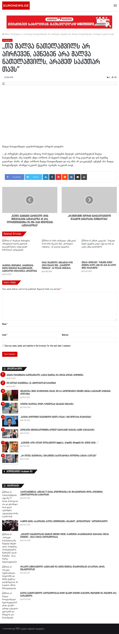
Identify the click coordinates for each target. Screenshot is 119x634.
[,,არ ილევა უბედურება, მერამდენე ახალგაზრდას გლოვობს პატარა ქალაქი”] (10, 459)
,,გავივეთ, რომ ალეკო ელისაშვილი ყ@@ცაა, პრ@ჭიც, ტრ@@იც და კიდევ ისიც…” (59, 443)
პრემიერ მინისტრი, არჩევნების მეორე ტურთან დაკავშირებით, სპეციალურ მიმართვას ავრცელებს (19, 268)
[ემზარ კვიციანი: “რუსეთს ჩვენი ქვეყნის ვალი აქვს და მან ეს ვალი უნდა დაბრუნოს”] (99, 249)
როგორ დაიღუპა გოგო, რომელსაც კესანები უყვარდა (47, 404)
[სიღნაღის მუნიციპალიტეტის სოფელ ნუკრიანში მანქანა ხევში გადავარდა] (10, 434)
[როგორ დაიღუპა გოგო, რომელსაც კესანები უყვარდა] (10, 408)
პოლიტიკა (16, 34)
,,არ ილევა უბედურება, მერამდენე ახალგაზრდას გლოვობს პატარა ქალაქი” (58, 456)
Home (6, 34)
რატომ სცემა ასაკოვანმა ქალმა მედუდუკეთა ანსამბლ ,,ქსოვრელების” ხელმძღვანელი (64, 521)
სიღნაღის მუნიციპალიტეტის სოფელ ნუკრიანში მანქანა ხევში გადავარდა (57, 430)
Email (5, 335)
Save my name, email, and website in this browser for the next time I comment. (38, 346)
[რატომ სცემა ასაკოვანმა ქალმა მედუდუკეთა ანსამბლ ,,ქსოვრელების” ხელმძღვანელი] (10, 525)
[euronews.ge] (16, 5)
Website (65, 335)
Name (5, 324)
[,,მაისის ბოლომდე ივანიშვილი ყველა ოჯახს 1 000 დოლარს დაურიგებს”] (10, 421)
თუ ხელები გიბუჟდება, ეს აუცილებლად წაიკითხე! (31, 383)
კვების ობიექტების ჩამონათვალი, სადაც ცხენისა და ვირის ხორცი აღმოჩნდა (45, 375)
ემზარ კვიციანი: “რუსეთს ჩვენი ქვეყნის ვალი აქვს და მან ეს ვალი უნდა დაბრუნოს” (99, 265)
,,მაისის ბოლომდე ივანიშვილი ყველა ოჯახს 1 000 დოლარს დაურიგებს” (56, 417)
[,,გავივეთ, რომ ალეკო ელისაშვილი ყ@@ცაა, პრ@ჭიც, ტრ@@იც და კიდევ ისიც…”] (10, 446)
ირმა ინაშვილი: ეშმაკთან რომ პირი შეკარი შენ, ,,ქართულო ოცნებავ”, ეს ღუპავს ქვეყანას (57, 265)
